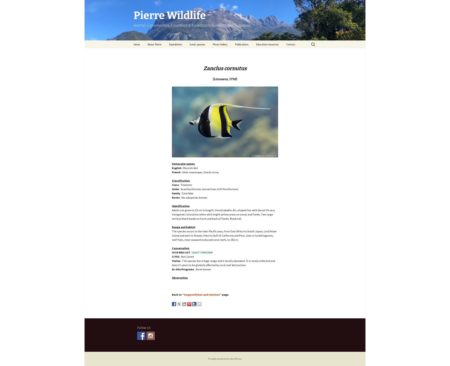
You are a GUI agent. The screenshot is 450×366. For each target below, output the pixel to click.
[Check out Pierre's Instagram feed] (150, 336)
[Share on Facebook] (174, 304)
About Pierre (155, 44)
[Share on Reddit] (184, 304)
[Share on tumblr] (194, 304)
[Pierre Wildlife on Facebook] (141, 336)
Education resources (267, 44)
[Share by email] (199, 304)
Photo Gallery (220, 44)
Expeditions (175, 44)
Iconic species (197, 44)
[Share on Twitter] (179, 304)
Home (137, 44)
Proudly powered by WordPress (225, 358)
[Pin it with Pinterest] (189, 304)
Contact (290, 44)
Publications (242, 44)
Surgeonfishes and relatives (202, 294)
